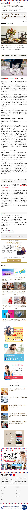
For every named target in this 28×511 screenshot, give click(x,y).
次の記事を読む (20, 236)
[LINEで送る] (10, 23)
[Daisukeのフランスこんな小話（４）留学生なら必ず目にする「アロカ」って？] (20, 314)
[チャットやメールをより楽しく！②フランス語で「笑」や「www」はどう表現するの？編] (8, 300)
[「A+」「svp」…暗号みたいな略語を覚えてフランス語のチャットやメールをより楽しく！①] (20, 286)
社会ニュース (17, 490)
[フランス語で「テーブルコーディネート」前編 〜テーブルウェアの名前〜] (8, 286)
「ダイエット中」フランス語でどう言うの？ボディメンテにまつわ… (7, 320)
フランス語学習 (4, 487)
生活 (2, 496)
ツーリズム (3, 493)
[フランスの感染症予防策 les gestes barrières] (20, 272)
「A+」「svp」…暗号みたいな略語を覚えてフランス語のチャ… (20, 293)
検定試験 (2, 490)
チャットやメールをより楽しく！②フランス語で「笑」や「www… (7, 307)
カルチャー (17, 493)
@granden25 (12, 232)
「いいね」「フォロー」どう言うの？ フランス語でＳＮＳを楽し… (7, 279)
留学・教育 (17, 487)
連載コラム (17, 496)
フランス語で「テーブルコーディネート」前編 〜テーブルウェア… (8, 293)
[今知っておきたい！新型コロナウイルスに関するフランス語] (20, 300)
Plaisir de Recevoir (9, 230)
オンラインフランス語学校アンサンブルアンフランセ (9, 5)
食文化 (2, 499)
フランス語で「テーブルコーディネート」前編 (11, 45)
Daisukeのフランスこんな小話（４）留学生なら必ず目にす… (20, 320)
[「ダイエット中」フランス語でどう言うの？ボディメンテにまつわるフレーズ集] (8, 314)
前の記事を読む (8, 236)
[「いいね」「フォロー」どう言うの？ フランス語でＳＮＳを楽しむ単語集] (8, 272)
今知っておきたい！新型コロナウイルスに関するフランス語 (20, 307)
